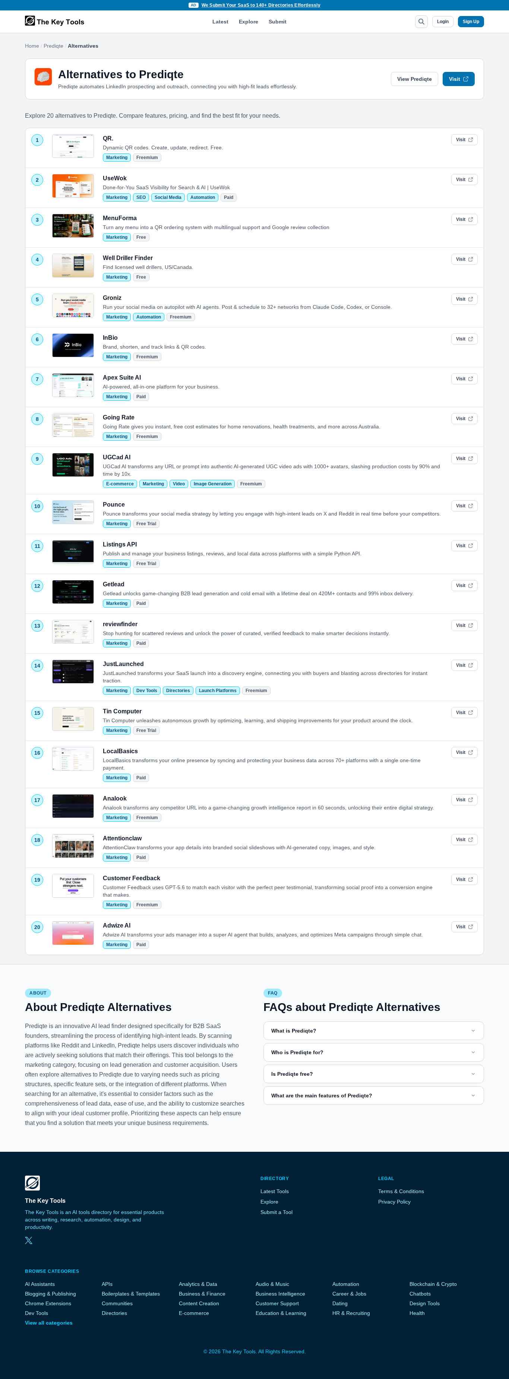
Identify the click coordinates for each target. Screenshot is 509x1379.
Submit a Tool (276, 1212)
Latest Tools (274, 1191)
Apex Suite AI (122, 377)
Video (179, 483)
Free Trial (146, 523)
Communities (117, 1303)
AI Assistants (40, 1284)
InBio (110, 338)
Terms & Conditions (401, 1191)
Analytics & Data (198, 1284)
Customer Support (277, 1303)
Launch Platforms (218, 690)
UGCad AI (116, 457)
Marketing (116, 157)
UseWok (115, 178)
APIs (107, 1284)
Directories (178, 690)
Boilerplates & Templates (131, 1294)
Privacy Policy (394, 1202)
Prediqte (53, 46)
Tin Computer (122, 711)
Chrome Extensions (48, 1303)
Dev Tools (146, 690)
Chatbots (420, 1294)
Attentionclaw (122, 838)
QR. (108, 138)
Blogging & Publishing (50, 1294)
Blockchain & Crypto (433, 1284)
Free (141, 237)
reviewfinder (120, 624)
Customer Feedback (131, 878)
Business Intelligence (280, 1294)
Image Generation (212, 483)
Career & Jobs (349, 1294)
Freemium (147, 157)
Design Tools (425, 1303)
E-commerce (120, 483)
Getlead (113, 584)
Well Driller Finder (128, 258)
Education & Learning (281, 1313)
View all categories (49, 1323)
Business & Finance (202, 1294)
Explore (248, 22)
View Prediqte (414, 79)
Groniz (112, 298)
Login (443, 21)
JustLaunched (123, 664)
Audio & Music (272, 1284)
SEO (141, 197)
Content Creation (199, 1303)
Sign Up (471, 21)
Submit (278, 22)
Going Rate (119, 417)
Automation (202, 197)
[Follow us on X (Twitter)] (28, 1240)
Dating (340, 1303)
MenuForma (120, 218)
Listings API (120, 544)
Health (417, 1313)
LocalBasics (120, 751)
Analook (115, 798)
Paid (228, 197)
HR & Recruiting (351, 1313)
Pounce (114, 504)
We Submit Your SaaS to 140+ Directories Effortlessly (261, 5)
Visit (454, 79)
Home (32, 46)
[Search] (421, 21)
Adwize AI (116, 925)
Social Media (168, 197)
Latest (220, 22)
